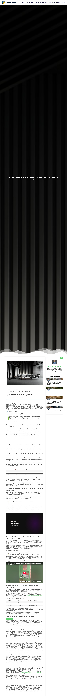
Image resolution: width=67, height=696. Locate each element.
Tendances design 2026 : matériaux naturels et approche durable (19, 391)
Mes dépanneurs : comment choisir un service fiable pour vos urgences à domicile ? (54, 411)
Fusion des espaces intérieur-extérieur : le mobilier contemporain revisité (20, 394)
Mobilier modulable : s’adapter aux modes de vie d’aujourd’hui (18, 395)
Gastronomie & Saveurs (44, 2)
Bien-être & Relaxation (35, 2)
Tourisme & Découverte (26, 2)
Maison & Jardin (52, 2)
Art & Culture (58, 2)
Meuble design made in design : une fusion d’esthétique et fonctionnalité (20, 389)
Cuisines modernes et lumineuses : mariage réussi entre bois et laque (20, 392)
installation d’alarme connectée (26, 672)
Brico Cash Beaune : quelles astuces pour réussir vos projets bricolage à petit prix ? (54, 383)
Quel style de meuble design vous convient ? (15, 397)
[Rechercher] (61, 358)
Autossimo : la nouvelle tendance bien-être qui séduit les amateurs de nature (54, 393)
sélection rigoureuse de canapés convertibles (34, 595)
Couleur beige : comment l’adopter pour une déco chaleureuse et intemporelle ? (54, 402)
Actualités (63, 2)
